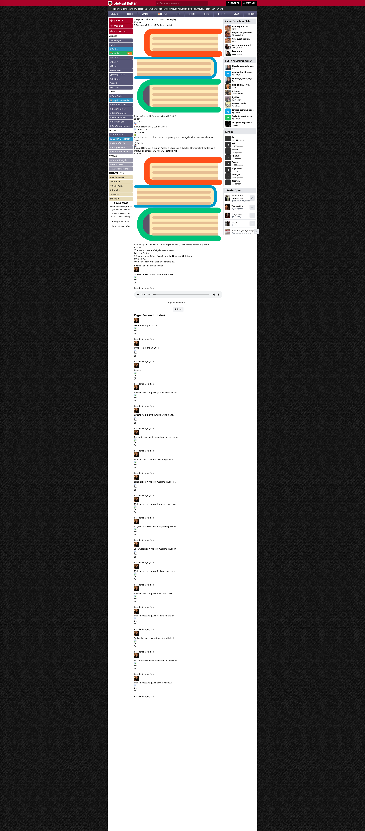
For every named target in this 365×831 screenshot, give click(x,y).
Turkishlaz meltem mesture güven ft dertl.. (154, 638)
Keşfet (115, 61)
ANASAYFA (114, 14)
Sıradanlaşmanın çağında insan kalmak (251, 109)
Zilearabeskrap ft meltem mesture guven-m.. (155, 548)
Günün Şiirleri (119, 104)
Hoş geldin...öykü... (241, 84)
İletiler (115, 66)
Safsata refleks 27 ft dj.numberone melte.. (154, 274)
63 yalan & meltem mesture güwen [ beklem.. (156, 526)
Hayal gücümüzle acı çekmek (246, 66)
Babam (137, 370)
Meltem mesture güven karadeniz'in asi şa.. (155, 504)
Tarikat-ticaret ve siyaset (244, 116)
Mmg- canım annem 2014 (146, 347)
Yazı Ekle (159, 19)
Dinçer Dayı (237, 214)
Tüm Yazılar (117, 134)
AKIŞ (178, 14)
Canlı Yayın (117, 185)
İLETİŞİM (251, 14)
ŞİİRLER (130, 14)
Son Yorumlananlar (121, 126)
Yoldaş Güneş (238, 206)
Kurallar (116, 190)
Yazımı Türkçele (119, 160)
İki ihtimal (237, 51)
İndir (179, 309)
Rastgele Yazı (118, 147)
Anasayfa (116, 40)
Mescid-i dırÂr (239, 103)
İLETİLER (221, 14)
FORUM (191, 14)
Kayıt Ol (139, 19)
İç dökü (236, 97)
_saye (234, 222)
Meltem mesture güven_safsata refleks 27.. (154, 615)
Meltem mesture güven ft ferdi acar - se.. (154, 593)
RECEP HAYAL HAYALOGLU (238, 197)
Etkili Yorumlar (119, 113)
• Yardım (121, 216)
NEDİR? (206, 14)
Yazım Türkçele (153, 250)
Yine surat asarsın (241, 38)
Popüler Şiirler (119, 117)
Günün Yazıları (119, 143)
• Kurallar (113, 216)
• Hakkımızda (117, 213)
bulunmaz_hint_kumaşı (243, 230)
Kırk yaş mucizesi (240, 26)
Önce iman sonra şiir (242, 45)
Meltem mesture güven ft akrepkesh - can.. (154, 571)
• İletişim (128, 216)
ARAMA (236, 14)
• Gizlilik (126, 213)
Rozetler (116, 181)
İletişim (115, 198)
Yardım (115, 194)
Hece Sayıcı (117, 164)
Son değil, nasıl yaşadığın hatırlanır (249, 78)
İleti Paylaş (170, 19)
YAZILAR (145, 14)
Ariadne (236, 91)
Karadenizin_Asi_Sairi (144, 288)
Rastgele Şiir (118, 121)
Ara (113, 44)
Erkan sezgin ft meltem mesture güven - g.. (155, 481)
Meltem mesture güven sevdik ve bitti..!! (153, 682)
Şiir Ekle (149, 19)
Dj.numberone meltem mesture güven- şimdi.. (156, 660)
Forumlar (116, 70)
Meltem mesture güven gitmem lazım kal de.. (156, 392)
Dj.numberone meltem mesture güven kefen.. (156, 437)
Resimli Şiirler (118, 108)
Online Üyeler (118, 177)
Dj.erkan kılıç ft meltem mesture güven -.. (154, 459)
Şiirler (115, 49)
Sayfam (115, 87)
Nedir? (115, 83)
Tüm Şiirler (117, 96)
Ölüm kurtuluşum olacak (146, 325)
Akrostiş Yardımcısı (121, 168)
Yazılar (115, 57)
